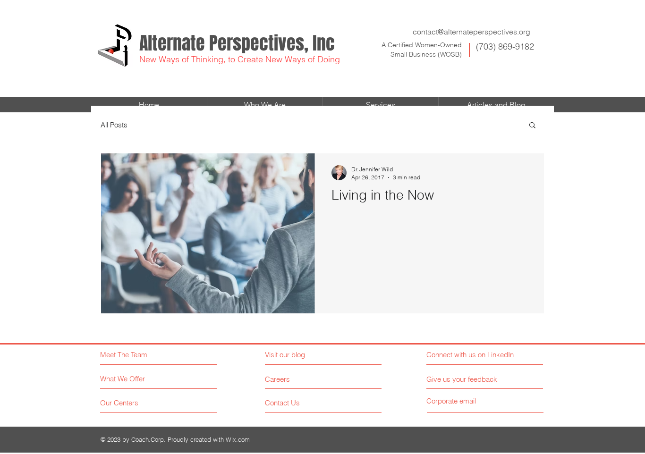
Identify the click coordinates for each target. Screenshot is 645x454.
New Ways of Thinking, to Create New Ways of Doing (239, 59)
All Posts (114, 124)
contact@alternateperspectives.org (471, 31)
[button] (532, 126)
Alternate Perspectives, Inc (237, 43)
